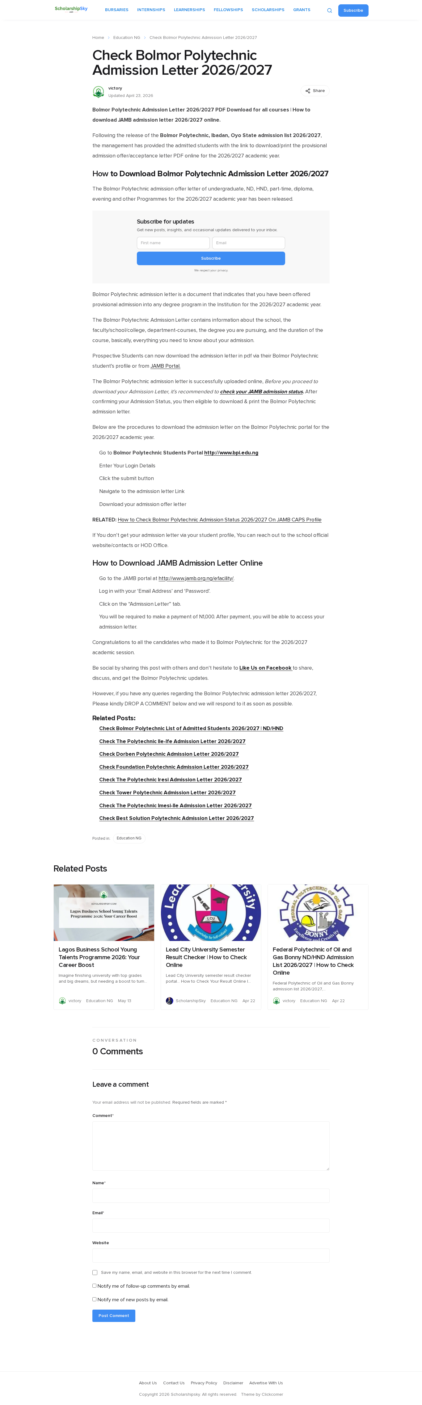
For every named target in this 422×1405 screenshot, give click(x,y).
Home (98, 38)
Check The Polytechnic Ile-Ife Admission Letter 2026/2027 (172, 741)
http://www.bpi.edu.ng (231, 453)
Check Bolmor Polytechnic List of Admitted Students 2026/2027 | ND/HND (191, 728)
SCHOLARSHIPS (268, 10)
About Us (148, 1383)
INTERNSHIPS (151, 10)
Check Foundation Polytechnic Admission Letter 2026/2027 (174, 767)
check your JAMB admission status (261, 391)
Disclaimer (233, 1383)
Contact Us (174, 1383)
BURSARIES (117, 10)
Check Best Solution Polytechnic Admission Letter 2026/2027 (176, 818)
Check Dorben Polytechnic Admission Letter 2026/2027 (169, 754)
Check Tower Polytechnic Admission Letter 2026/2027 (167, 792)
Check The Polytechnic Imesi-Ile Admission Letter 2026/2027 (175, 805)
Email (98, 1213)
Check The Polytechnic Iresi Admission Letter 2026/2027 (170, 779)
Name (99, 1183)
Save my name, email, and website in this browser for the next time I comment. (176, 1272)
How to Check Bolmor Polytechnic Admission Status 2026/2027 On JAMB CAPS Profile (220, 520)
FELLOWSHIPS (228, 10)
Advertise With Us (266, 1383)
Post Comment (114, 1316)
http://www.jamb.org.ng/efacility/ (196, 578)
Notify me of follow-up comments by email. (144, 1286)
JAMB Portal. (165, 366)
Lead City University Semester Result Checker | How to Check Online (206, 957)
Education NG (126, 38)
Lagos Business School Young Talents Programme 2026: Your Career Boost (99, 957)
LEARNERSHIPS (189, 10)
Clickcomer (272, 1394)
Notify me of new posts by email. (133, 1299)
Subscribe (353, 10)
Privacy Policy (204, 1383)
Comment (103, 1116)
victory (115, 88)
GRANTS (301, 10)
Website (100, 1243)
